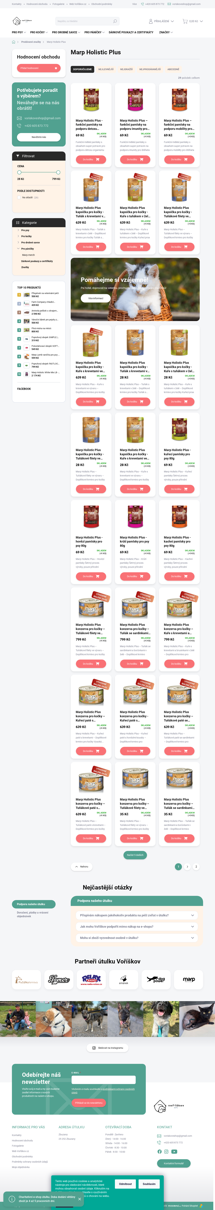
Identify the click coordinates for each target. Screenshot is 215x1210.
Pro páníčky (27, 248)
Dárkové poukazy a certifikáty (37, 261)
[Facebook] (159, 1150)
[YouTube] (174, 1150)
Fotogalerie (58, 4)
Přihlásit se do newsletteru (88, 1103)
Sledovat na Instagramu (110, 1048)
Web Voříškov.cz (77, 4)
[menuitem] (19, 32)
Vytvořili (162, 1206)
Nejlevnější (106, 69)
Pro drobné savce (30, 242)
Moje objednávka (21, 1167)
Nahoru (84, 866)
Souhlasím (149, 1184)
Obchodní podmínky (101, 4)
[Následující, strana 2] (187, 866)
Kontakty (17, 4)
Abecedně (173, 69)
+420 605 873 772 (36, 125)
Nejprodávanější (150, 69)
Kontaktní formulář (174, 1163)
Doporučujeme (82, 69)
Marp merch (28, 255)
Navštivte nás (39, 137)
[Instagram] (166, 1150)
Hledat (115, 21)
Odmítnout (125, 1184)
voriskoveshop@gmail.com (43, 118)
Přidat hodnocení (29, 68)
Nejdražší (126, 69)
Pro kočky (26, 236)
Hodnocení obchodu (37, 4)
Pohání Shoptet (190, 1205)
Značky (25, 267)
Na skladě (29, 197)
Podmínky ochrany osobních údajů (30, 1161)
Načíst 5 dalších (135, 855)
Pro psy (25, 230)
